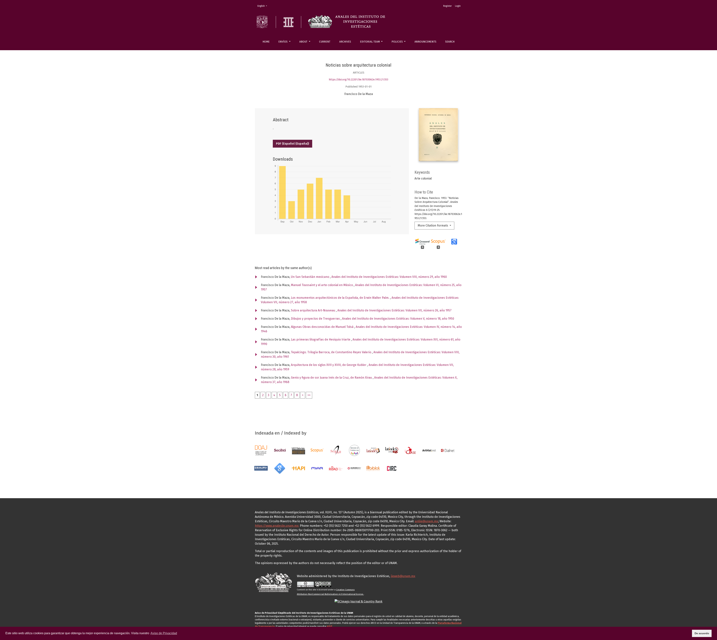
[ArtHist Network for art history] (429, 450)
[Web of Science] (298, 450)
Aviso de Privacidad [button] (163, 633)
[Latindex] (373, 450)
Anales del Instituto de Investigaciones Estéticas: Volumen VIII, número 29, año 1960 (389, 277)
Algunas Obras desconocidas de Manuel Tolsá (322, 327)
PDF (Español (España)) (292, 143)
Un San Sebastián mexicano (310, 277)
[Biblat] (373, 468)
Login (458, 6)
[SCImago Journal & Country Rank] (358, 601)
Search (449, 41)
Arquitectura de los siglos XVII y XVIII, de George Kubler (329, 365)
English (263, 5)
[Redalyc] (354, 450)
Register (447, 6)
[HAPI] (298, 468)
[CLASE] (410, 450)
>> (309, 395)
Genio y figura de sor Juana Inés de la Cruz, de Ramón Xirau (332, 377)
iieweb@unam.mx (403, 576)
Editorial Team (370, 41)
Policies (397, 41)
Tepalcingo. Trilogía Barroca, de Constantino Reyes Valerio (331, 352)
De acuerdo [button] (702, 633)
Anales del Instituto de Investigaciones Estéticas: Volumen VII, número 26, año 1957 (394, 310)
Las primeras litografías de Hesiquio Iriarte (321, 339)
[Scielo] (336, 450)
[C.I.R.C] (392, 468)
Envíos (283, 41)
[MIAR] (317, 468)
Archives (345, 41)
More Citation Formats (433, 225)
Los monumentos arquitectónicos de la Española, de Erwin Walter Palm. (340, 297)
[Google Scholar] (280, 468)
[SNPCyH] (280, 450)
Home (266, 41)
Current (324, 41)
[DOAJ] (261, 450)
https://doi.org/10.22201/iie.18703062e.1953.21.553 (358, 79)
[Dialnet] (448, 450)
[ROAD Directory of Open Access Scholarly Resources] (336, 468)
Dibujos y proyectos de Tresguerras (316, 318)
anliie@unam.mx (426, 521)
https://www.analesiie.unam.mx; (277, 525)
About (303, 41)
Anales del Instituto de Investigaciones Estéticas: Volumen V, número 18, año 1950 (398, 318)
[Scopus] (317, 450)
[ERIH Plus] (261, 468)
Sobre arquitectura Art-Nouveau (313, 310)
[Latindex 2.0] (392, 450)
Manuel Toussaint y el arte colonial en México (322, 285)
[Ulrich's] (354, 468)
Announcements (425, 41)
